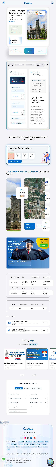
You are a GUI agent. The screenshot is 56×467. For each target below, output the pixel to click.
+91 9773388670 (31, 432)
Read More (12, 21)
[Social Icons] (21, 438)
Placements (30, 65)
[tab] (19, 388)
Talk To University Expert (15, 40)
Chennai (32, 444)
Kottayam (23, 446)
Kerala (46, 441)
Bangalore (21, 441)
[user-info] (52, 2)
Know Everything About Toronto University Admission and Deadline (38, 85)
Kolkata (38, 444)
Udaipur (45, 446)
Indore (39, 446)
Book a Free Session (28, 226)
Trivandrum (44, 444)
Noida (8, 446)
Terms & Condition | (17, 460)
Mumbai (20, 444)
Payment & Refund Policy (26, 460)
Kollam (29, 446)
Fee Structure (10, 64)
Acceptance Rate (40, 64)
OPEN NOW (44, 245)
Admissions (20, 65)
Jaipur (34, 441)
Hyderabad (40, 441)
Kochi (13, 446)
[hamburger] (3, 2)
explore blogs (33, 344)
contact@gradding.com (30, 435)
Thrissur (35, 446)
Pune (8, 444)
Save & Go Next (14, 161)
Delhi (8, 449)
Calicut (17, 446)
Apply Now (29, 50)
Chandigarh (14, 444)
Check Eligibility (41, 50)
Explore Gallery (41, 226)
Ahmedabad (28, 441)
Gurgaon (26, 444)
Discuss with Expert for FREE (18, 263)
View (44, 322)
